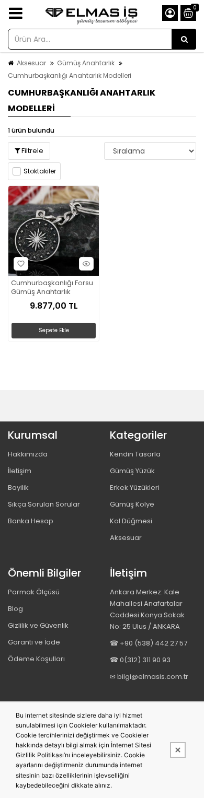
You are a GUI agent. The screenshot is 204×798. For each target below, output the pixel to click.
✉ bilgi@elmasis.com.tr (149, 677)
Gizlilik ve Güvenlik (38, 625)
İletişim (19, 471)
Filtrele (31, 151)
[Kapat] (178, 750)
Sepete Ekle (54, 330)
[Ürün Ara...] (184, 39)
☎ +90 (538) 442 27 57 (148, 643)
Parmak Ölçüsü (34, 592)
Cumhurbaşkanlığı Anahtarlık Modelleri (69, 75)
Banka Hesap (30, 521)
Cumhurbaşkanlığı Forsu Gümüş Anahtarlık (52, 288)
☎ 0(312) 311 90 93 (140, 660)
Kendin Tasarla (135, 454)
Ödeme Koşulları (36, 659)
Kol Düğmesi (131, 521)
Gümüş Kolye (132, 504)
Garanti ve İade (34, 642)
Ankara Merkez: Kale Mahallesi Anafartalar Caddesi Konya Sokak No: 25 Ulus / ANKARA (147, 609)
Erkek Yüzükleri (135, 487)
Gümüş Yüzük (132, 471)
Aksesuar (31, 62)
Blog (15, 609)
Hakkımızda (28, 454)
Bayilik (18, 487)
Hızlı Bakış (86, 264)
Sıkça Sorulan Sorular (44, 504)
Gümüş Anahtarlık (86, 62)
